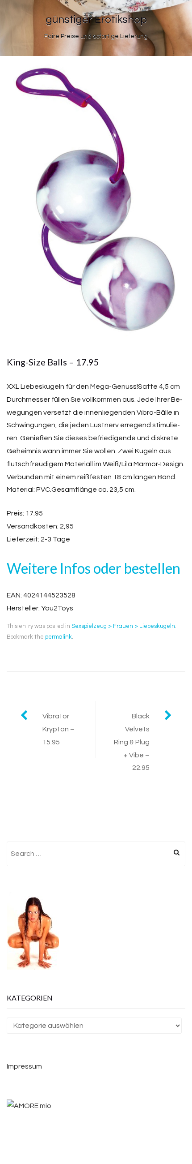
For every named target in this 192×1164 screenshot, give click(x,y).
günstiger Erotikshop (96, 19)
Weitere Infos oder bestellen (93, 568)
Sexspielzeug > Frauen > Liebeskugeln (123, 626)
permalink (58, 637)
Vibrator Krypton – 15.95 (58, 729)
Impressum (24, 1066)
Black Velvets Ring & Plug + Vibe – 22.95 (132, 742)
